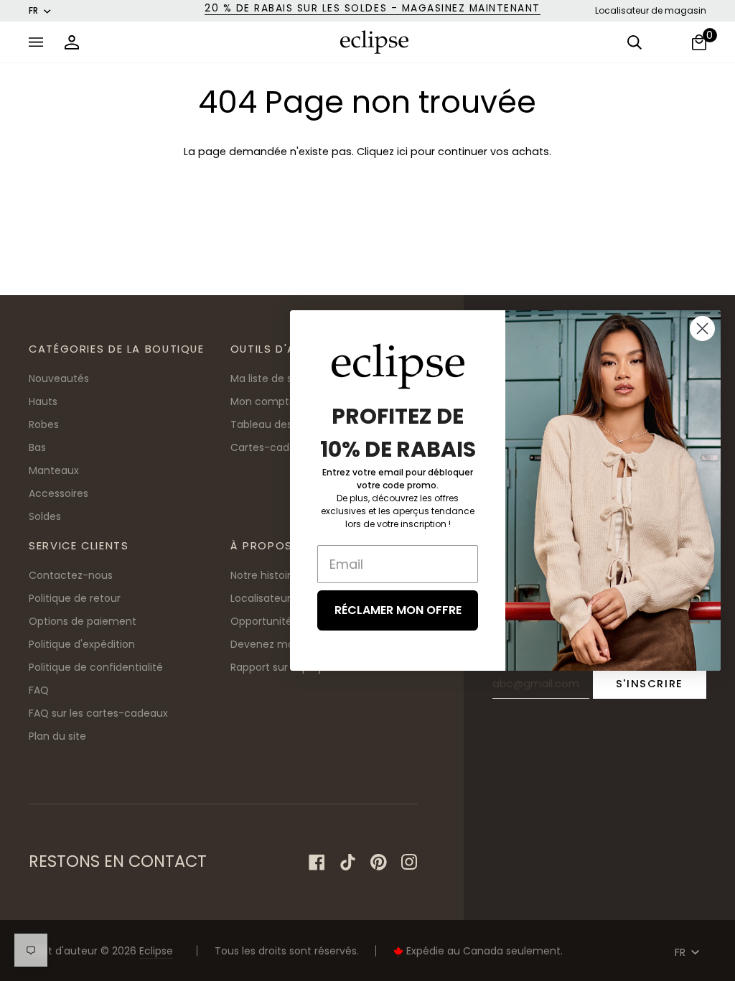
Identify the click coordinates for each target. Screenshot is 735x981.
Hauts (43, 401)
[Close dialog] (702, 328)
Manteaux (54, 470)
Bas (37, 447)
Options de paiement (82, 621)
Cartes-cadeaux (272, 447)
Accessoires (58, 493)
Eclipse (156, 951)
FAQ (39, 690)
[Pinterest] (378, 862)
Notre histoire (263, 575)
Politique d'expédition (82, 644)
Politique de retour (75, 598)
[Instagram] (409, 862)
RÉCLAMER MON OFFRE (398, 610)
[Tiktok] (348, 862)
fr (33, 10)
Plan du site (57, 736)
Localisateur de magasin (650, 10)
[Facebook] (317, 862)
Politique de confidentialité (96, 667)
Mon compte (263, 401)
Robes (44, 424)
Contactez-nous (71, 575)
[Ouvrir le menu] (39, 42)
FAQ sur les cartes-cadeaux (98, 713)
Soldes (45, 516)
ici (402, 151)
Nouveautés (59, 378)
